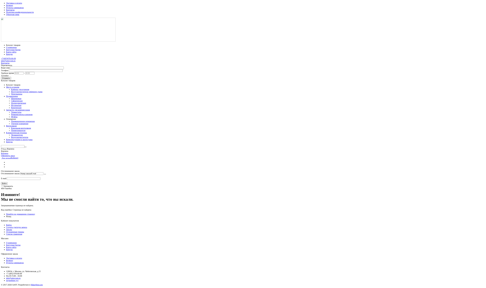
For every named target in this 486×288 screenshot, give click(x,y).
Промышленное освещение (23, 121)
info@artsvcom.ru (8, 61)
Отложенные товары (15, 232)
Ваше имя (5, 68)
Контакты (10, 10)
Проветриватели (18, 130)
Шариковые (16, 98)
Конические (16, 108)
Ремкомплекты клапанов (22, 114)
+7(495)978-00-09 (8, 58)
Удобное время (7, 73)
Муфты (14, 117)
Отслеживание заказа (10, 173)
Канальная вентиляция (21, 128)
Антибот (5, 76)
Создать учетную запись (16, 227)
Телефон (4, 70)
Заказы (9, 230)
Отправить (6, 78)
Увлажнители (17, 135)
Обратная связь (12, 14)
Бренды (9, 250)
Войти (4, 183)
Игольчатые (16, 105)
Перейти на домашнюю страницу (20, 214)
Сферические (17, 101)
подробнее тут (12, 280)
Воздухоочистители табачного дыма (26, 92)
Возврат (9, 5)
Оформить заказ (8, 156)
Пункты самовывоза (15, 8)
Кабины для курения (20, 89)
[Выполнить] (45, 174)
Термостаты (16, 112)
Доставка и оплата (14, 3)
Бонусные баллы (13, 245)
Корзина (4, 153)
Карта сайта (11, 247)
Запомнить (8, 186)
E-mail (3, 178)
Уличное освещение (19, 124)
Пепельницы (16, 94)
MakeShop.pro (37, 285)
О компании (11, 243)
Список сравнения (14, 234)
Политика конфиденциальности (20, 12)
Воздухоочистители (19, 137)
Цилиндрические (18, 103)
